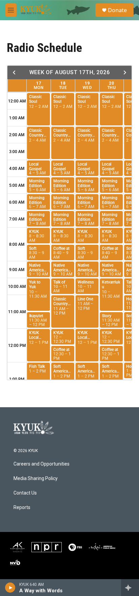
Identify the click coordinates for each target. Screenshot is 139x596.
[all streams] (130, 587)
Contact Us (25, 493)
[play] (10, 587)
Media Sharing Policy (35, 478)
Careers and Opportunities (41, 464)
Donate (117, 10)
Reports (21, 507)
